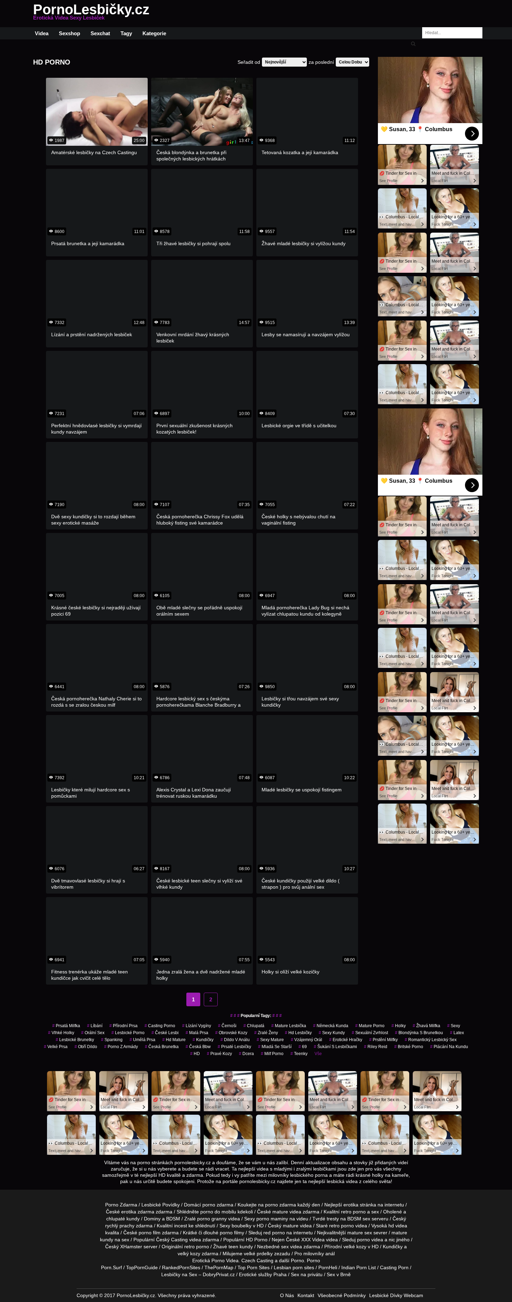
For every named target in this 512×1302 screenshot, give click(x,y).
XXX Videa (313, 1239)
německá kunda (330, 1025)
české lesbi (165, 1032)
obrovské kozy (231, 1032)
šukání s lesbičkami (335, 1046)
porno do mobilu (218, 1211)
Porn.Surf (111, 1267)
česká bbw (198, 1046)
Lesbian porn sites (294, 1267)
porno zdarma (280, 1204)
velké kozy (354, 1246)
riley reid (375, 1046)
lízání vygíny (196, 1025)
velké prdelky (258, 1253)
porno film (150, 1232)
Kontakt (305, 1295)
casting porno (160, 1025)
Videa (41, 33)
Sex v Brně (339, 1274)
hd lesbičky (298, 1032)
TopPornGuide (142, 1267)
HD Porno (256, 1239)
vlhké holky (61, 1032)
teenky (299, 1053)
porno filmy (232, 1232)
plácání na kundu (449, 1046)
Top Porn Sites (254, 1267)
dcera (246, 1053)
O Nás (287, 1295)
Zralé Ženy (266, 1032)
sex (285, 1246)
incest (180, 1225)
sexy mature (270, 1039)
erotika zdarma (137, 1211)
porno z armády (121, 1046)
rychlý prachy (119, 1225)
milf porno (272, 1053)
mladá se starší (275, 1046)
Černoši (227, 1025)
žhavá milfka (426, 1025)
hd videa (397, 1225)
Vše (318, 1053)
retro (189, 1246)
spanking (112, 1039)
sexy (453, 1025)
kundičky (203, 1039)
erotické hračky (345, 1039)
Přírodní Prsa (123, 1025)
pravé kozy (219, 1053)
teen (233, 1246)
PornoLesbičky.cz (91, 13)
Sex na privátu (307, 1274)
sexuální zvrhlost (370, 1032)
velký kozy (189, 1253)
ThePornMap (218, 1267)
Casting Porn (394, 1267)
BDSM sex (358, 1218)
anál (330, 1253)
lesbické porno (128, 1032)
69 (302, 1046)
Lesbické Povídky (160, 1204)
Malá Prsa (197, 1032)
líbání (94, 1025)
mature (280, 1211)
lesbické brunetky (75, 1039)
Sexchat (100, 33)
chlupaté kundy (123, 1218)
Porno (297, 1260)
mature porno (370, 1025)
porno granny (212, 1218)
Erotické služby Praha (263, 1274)
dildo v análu (235, 1039)
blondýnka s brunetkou (419, 1032)
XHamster (131, 1246)
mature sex (359, 1232)
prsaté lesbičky (234, 1046)
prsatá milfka (66, 1025)
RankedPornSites (181, 1267)
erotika (350, 1204)
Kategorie (154, 33)
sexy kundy (332, 1032)
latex (457, 1032)
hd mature (174, 1039)
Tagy (126, 33)
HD (195, 1053)
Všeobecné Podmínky (342, 1295)
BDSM (173, 1218)
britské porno (408, 1046)
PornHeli (327, 1267)
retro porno (353, 1211)
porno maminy (272, 1218)
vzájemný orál (306, 1039)
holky (398, 1025)
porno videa (370, 1239)
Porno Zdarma (121, 1204)
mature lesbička (288, 1025)
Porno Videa (225, 1260)
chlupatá (253, 1025)
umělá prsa (142, 1039)
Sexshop (69, 33)
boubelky (241, 1225)
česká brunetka (162, 1046)
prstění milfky (383, 1039)
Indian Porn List (358, 1267)
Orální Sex (92, 1032)
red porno (274, 1232)
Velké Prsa (56, 1046)
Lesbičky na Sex (179, 1274)
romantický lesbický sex (431, 1039)
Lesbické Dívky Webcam (396, 1295)
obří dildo (86, 1046)
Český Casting (172, 1239)
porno (208, 1204)
